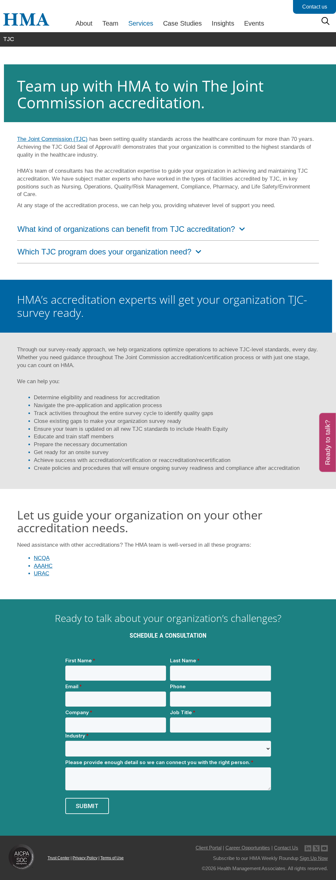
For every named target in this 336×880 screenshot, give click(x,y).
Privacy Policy (85, 858)
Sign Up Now (314, 858)
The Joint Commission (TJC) (52, 139)
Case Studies (182, 23)
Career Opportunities (247, 847)
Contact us (314, 7)
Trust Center (59, 858)
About (84, 23)
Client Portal (208, 847)
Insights (223, 23)
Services (140, 23)
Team (110, 23)
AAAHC (43, 566)
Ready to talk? (327, 442)
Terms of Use (112, 858)
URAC (41, 573)
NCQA (42, 558)
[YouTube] (324, 847)
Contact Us (286, 847)
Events (254, 23)
